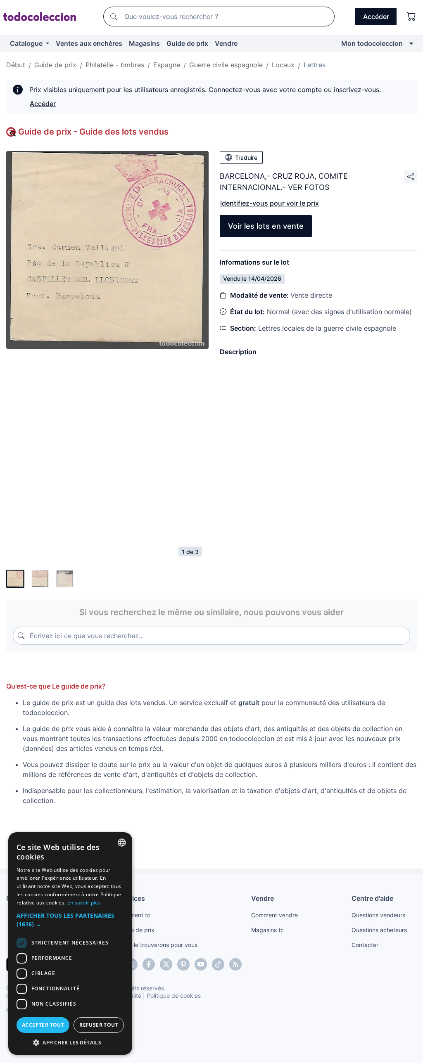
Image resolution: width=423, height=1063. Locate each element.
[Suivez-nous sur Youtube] (201, 964)
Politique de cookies (174, 995)
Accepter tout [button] (43, 1024)
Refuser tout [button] (98, 1024)
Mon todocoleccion (372, 43)
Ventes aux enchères (89, 43)
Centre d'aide (372, 898)
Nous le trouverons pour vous (157, 944)
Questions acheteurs (379, 929)
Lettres (315, 65)
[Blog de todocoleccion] (235, 964)
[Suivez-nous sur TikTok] (218, 964)
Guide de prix (187, 43)
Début (15, 65)
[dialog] (70, 943)
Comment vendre (274, 915)
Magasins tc (267, 929)
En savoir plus (84, 902)
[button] (70, 919)
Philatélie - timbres (115, 65)
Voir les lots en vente (266, 226)
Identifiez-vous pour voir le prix (269, 203)
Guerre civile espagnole (226, 65)
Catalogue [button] (27, 43)
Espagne (166, 65)
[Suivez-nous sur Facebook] (149, 964)
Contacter (365, 944)
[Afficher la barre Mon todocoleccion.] (411, 43)
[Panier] (411, 16)
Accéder (43, 103)
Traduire (246, 157)
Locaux (283, 65)
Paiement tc (134, 915)
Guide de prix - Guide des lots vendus (93, 132)
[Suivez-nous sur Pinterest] (183, 964)
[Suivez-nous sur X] (166, 964)
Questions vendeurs (378, 915)
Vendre (226, 43)
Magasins (144, 43)
